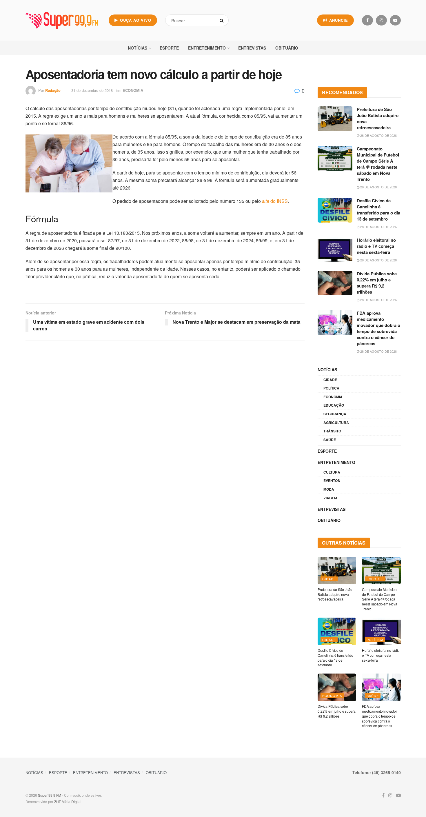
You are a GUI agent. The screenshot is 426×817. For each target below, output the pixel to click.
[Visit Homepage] (62, 20)
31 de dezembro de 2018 (92, 90)
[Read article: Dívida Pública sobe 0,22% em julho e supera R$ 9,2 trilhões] (335, 283)
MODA (328, 489)
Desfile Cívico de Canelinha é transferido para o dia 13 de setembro (378, 209)
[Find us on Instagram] (381, 20)
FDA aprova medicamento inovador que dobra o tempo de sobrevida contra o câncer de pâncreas (378, 328)
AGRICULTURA (336, 422)
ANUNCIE (338, 20)
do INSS (275, 201)
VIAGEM (330, 498)
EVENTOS (331, 480)
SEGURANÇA (334, 413)
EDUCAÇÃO (333, 405)
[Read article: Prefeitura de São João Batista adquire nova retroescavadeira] (335, 118)
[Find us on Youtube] (395, 20)
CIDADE (330, 379)
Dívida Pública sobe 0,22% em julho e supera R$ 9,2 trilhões (377, 282)
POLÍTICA (331, 388)
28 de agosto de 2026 (378, 135)
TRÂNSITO (332, 431)
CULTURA (331, 472)
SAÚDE (329, 439)
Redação (53, 90)
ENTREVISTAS (252, 48)
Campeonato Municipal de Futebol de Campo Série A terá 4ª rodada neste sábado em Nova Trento (378, 163)
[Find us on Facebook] (367, 20)
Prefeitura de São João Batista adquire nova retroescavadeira (377, 118)
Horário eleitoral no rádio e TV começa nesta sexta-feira (376, 246)
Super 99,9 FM (49, 795)
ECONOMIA (133, 90)
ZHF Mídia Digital (67, 801)
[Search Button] (223, 20)
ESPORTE (169, 48)
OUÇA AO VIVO (135, 20)
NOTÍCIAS (137, 48)
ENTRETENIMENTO (207, 48)
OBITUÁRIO (286, 48)
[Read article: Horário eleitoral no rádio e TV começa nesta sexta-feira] (335, 249)
